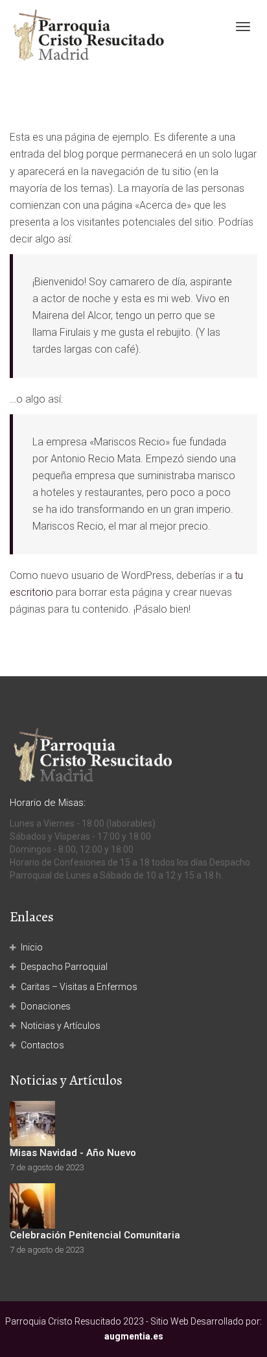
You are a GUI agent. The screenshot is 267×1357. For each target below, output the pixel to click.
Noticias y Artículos (60, 1026)
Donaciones (46, 1006)
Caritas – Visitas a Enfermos (79, 987)
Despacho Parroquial (64, 967)
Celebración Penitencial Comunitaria (95, 1235)
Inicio (32, 947)
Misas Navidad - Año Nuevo (73, 1153)
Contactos (42, 1045)
